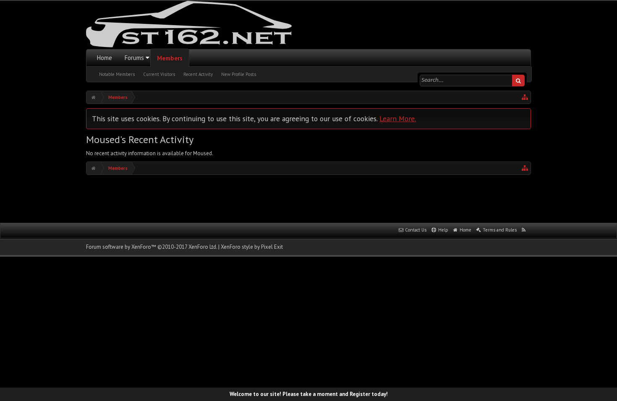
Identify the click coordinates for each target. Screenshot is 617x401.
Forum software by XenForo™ (151, 246)
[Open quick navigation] (525, 97)
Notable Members (117, 74)
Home (104, 58)
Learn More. (397, 118)
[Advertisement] (308, 198)
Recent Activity (198, 74)
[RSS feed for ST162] (524, 230)
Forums (134, 58)
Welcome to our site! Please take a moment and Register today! (309, 394)
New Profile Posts (238, 74)
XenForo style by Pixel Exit (252, 246)
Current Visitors (159, 74)
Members (170, 58)
